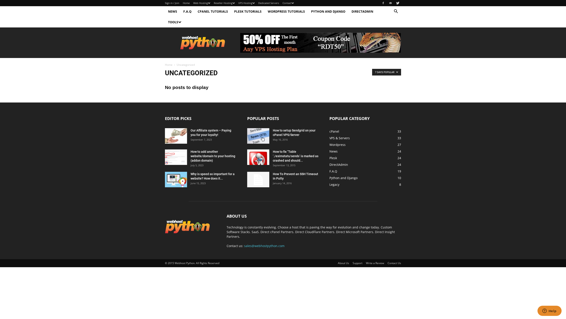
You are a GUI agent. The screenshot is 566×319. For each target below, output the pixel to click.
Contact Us (394, 263)
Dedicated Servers (268, 3)
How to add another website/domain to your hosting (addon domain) (213, 156)
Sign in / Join (172, 3)
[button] (395, 12)
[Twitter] (397, 3)
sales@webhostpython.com (264, 246)
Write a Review (375, 263)
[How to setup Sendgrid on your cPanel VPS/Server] (258, 136)
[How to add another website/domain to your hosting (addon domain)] (176, 157)
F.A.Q (187, 11)
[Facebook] (383, 3)
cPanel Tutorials (213, 11)
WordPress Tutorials (286, 11)
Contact (287, 3)
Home (186, 3)
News (172, 11)
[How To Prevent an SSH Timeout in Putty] (258, 179)
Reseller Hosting (223, 3)
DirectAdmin (362, 11)
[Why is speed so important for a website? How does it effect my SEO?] (176, 179)
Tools (173, 22)
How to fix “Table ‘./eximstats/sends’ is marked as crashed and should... (295, 156)
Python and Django (328, 11)
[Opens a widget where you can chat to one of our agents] (549, 311)
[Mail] (390, 3)
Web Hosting (200, 3)
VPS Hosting (245, 3)
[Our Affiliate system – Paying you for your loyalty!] (176, 136)
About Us (343, 263)
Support (357, 263)
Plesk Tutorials (248, 11)
